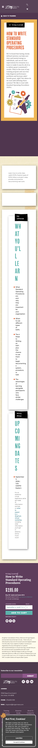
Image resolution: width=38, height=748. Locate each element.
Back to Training (9, 16)
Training (6, 711)
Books (18, 713)
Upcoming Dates (11, 604)
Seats (27, 604)
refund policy (11, 616)
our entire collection (25, 597)
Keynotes (18, 711)
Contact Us (30, 713)
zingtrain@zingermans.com (10, 655)
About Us (30, 711)
